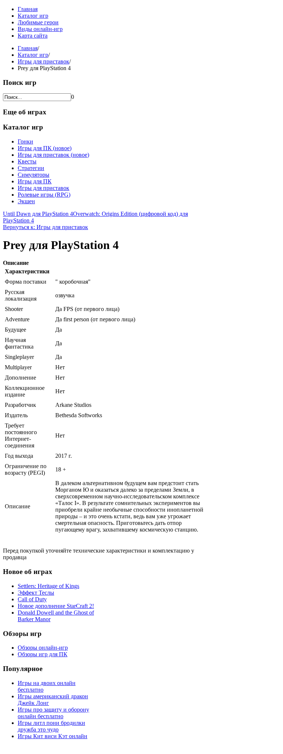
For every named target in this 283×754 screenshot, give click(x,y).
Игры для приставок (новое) (53, 155)
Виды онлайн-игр (40, 29)
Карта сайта (33, 35)
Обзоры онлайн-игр (43, 647)
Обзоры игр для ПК (42, 654)
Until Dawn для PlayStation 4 (38, 214)
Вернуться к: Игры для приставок (45, 227)
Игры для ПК (35, 181)
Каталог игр (33, 16)
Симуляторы (33, 175)
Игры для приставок (43, 61)
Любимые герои (38, 22)
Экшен (26, 201)
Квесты (27, 161)
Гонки (25, 141)
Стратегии (31, 168)
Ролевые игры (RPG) (44, 194)
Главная (28, 9)
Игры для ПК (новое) (44, 148)
